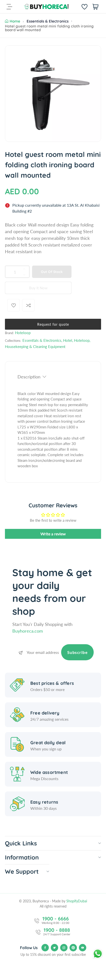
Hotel (67, 340)
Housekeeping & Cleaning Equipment (35, 346)
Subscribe (77, 652)
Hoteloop (23, 332)
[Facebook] (45, 947)
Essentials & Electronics (48, 21)
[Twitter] (54, 947)
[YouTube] (82, 947)
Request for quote (53, 324)
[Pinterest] (73, 947)
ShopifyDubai (76, 901)
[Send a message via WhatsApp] (98, 954)
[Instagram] (64, 947)
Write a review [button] (53, 533)
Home (15, 21)
